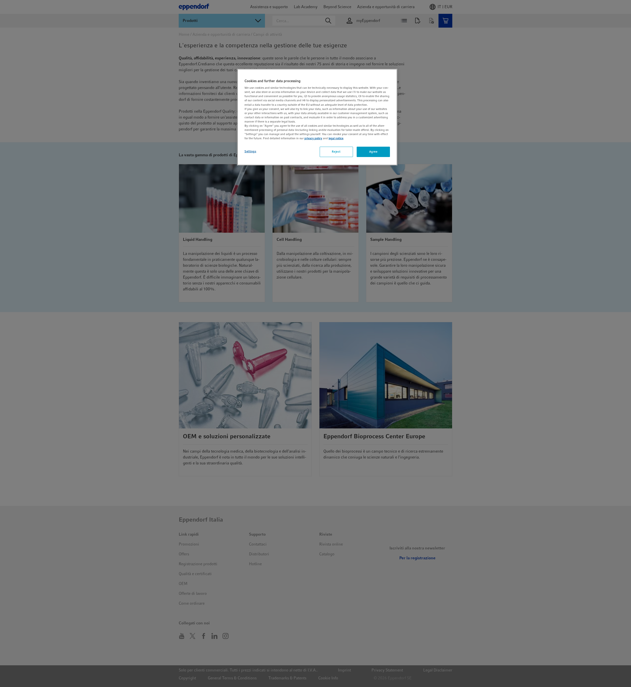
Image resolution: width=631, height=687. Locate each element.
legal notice (336, 138)
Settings (250, 151)
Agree (373, 151)
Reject (336, 151)
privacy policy (313, 138)
